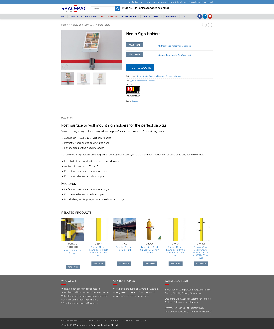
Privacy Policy (194, 2)
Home (63, 16)
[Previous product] (210, 25)
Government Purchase (72, 321)
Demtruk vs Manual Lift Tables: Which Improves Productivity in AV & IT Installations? (188, 309)
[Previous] (66, 50)
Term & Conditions (178, 2)
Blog (183, 16)
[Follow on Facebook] (199, 16)
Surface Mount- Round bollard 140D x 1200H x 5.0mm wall (175, 251)
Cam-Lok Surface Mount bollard (124, 248)
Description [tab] (67, 118)
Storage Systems (88, 16)
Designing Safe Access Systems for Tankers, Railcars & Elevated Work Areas (188, 300)
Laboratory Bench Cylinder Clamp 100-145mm (150, 250)
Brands (157, 16)
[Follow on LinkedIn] (205, 16)
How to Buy (133, 2)
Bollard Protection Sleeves (72, 251)
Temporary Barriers (174, 76)
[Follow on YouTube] (210, 16)
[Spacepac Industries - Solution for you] (74, 8)
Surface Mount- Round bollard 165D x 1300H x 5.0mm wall (98, 251)
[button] (65, 67)
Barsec (135, 101)
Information (170, 16)
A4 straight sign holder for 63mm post (174, 46)
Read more (135, 45)
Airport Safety (103, 24)
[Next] (117, 50)
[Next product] (204, 25)
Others (145, 16)
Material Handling (129, 16)
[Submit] (117, 8)
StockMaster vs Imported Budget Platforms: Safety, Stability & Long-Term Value (188, 291)
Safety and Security (81, 24)
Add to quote (140, 67)
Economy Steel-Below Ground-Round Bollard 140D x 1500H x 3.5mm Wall (201, 252)
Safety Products (108, 16)
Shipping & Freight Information (154, 2)
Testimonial (208, 2)
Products (73, 16)
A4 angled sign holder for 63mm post (174, 55)
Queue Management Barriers (142, 81)
